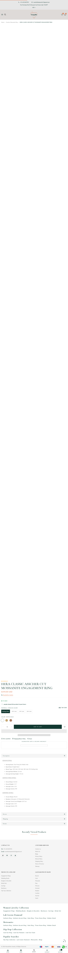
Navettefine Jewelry (8, 695)
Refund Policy (38, 859)
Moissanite (8, 922)
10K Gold (14, 711)
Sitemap (37, 866)
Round (37, 876)
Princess (37, 885)
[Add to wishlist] (65, 727)
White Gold (2, 720)
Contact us (38, 849)
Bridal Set (58, 911)
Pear (36, 883)
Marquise (37, 880)
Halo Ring (31, 918)
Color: (7, 716)
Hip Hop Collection (6, 890)
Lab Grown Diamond (12, 915)
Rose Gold (11, 720)
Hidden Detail (51, 918)
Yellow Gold (6, 720)
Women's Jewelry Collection (16, 908)
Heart (36, 898)
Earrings (3, 885)
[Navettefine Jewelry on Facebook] (3, 855)
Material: (9, 708)
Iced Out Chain (30, 932)
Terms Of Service (39, 864)
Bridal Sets (4, 883)
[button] (4, 681)
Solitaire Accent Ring (20, 918)
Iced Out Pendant (19, 932)
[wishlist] (62, 15)
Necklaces (3, 888)
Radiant (37, 890)
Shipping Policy (39, 861)
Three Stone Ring (40, 918)
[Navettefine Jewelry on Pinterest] (7, 855)
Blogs (36, 854)
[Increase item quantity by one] (11, 727)
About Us (37, 851)
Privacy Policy (38, 856)
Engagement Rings (6, 876)
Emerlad (37, 888)
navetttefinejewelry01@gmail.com (41, 2)
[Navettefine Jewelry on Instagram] (11, 855)
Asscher (37, 895)
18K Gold (29, 711)
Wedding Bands (5, 878)
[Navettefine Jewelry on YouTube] (15, 855)
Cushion (37, 893)
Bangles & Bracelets (6, 880)
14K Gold (21, 711)
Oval (36, 878)
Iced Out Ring (7, 932)
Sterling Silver (5, 711)
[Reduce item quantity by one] (2, 727)
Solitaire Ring (7, 918)
